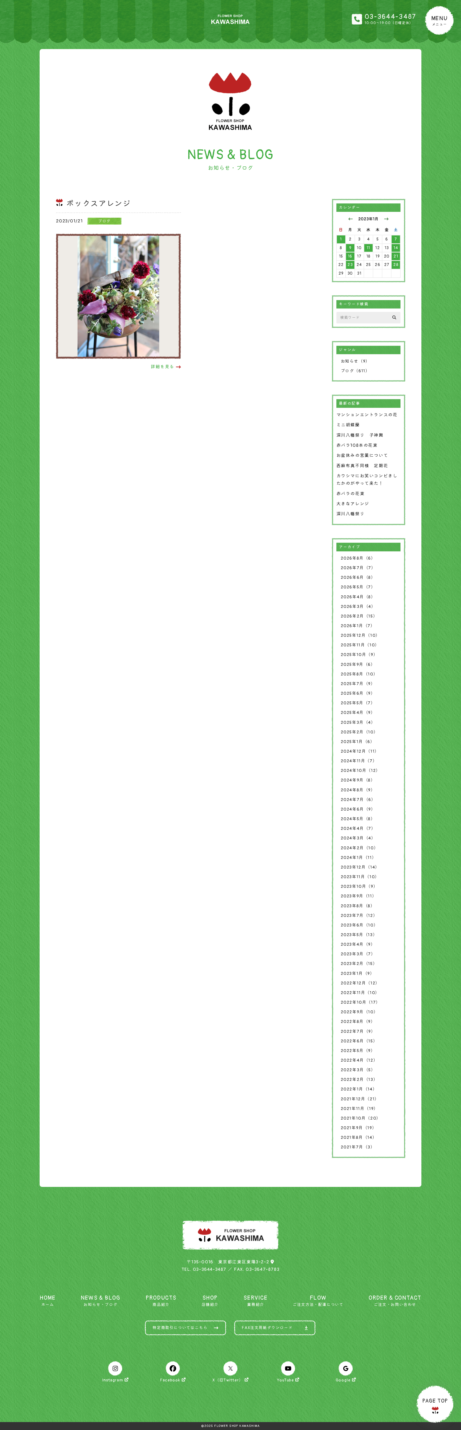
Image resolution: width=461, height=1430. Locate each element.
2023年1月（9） (358, 973)
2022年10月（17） (360, 1002)
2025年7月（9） (358, 683)
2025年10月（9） (359, 654)
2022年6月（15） (359, 1041)
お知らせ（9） (355, 361)
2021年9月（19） (359, 1127)
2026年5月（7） (358, 587)
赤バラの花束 (350, 494)
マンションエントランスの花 (367, 415)
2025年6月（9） (358, 693)
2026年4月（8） (358, 596)
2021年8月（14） (359, 1137)
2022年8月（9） (358, 1021)
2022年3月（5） (358, 1069)
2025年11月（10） (360, 645)
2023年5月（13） (359, 934)
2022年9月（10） (359, 1011)
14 (396, 248)
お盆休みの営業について (362, 455)
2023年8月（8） (358, 905)
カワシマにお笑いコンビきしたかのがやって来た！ (367, 479)
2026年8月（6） (358, 558)
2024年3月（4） (358, 838)
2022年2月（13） (359, 1079)
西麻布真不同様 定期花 (362, 466)
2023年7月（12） (359, 915)
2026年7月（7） (358, 567)
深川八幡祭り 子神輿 (359, 435)
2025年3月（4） (358, 722)
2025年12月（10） (360, 635)
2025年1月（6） (358, 741)
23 (350, 264)
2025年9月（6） (358, 664)
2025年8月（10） (359, 674)
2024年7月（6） (358, 799)
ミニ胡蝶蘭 (348, 425)
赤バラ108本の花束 (357, 445)
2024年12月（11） (360, 751)
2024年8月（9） (358, 790)
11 (368, 248)
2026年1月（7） (358, 625)
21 (396, 256)
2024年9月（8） (358, 780)
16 (350, 256)
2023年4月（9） (358, 944)
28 (395, 264)
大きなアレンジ (352, 504)
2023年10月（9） (359, 886)
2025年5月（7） (358, 703)
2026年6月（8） (358, 577)
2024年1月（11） (358, 857)
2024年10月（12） (360, 770)
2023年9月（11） (359, 896)
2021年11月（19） (359, 1108)
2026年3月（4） (358, 606)
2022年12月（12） (360, 983)
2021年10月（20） (361, 1118)
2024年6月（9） (358, 809)
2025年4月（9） (358, 712)
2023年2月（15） (359, 963)
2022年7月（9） (358, 1031)
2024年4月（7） (358, 828)
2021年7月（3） (358, 1147)
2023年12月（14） (360, 867)
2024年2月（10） (359, 847)
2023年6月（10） (359, 925)
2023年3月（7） (358, 954)
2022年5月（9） (358, 1050)
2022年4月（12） (359, 1060)
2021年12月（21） (360, 1099)
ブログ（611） (355, 370)
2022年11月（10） (360, 992)
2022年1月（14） (359, 1089)
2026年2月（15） (359, 616)
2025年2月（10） (359, 732)
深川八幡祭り (350, 514)
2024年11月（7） (359, 760)
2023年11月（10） (360, 876)
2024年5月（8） (358, 818)
